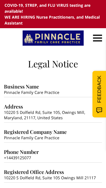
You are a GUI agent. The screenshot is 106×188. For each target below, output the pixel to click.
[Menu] (97, 38)
